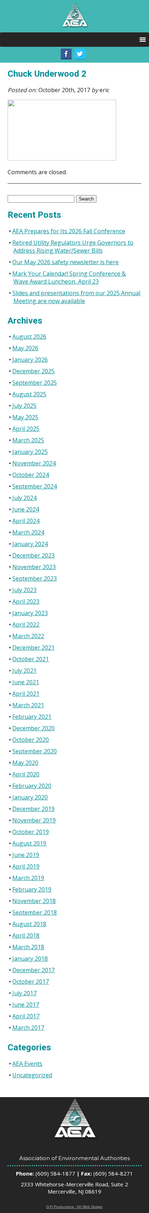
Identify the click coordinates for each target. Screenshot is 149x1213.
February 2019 (31, 889)
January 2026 (30, 360)
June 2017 (25, 1005)
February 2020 (31, 786)
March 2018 (28, 947)
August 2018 (29, 924)
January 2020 (30, 797)
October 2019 (30, 832)
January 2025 (30, 452)
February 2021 (31, 717)
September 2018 (34, 912)
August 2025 (29, 394)
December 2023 (33, 555)
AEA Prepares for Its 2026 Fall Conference (68, 231)
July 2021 (24, 671)
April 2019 (25, 866)
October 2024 (30, 475)
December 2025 (33, 371)
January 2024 (30, 544)
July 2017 (24, 993)
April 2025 (25, 429)
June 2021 (25, 682)
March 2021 (28, 705)
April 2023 (25, 601)
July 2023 (24, 590)
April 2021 (25, 694)
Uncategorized (32, 1075)
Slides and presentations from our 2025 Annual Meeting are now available (76, 297)
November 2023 (34, 567)
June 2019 (25, 855)
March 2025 (28, 440)
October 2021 (30, 659)
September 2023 (34, 578)
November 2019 (34, 820)
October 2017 (30, 982)
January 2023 (30, 613)
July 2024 (24, 498)
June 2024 (25, 509)
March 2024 (28, 532)
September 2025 (34, 383)
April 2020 (25, 774)
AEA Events (27, 1064)
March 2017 (28, 1028)
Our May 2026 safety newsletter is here (65, 262)
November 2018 (34, 901)
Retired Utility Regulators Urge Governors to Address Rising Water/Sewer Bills (72, 246)
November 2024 (34, 463)
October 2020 (30, 740)
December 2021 (33, 647)
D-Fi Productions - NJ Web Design (74, 1207)
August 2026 (29, 337)
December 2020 (33, 728)
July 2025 (24, 406)
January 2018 (30, 958)
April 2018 (25, 935)
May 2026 (25, 348)
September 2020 (34, 751)
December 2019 (33, 809)
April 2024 (25, 521)
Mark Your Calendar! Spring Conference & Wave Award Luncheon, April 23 (69, 277)
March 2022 (28, 636)
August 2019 (29, 843)
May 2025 (25, 417)
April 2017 (25, 1016)
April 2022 (25, 624)
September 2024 (34, 486)
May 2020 (25, 763)
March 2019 (28, 878)
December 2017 (33, 970)
